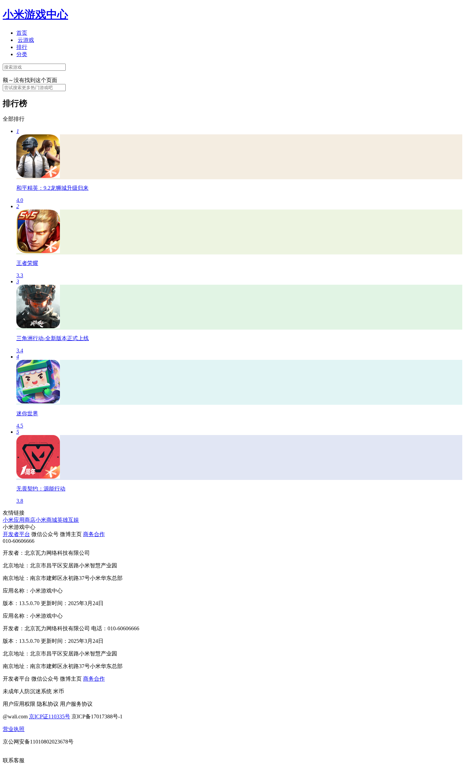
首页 (21, 33)
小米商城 (46, 520)
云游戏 (26, 40)
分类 (21, 54)
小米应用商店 (19, 520)
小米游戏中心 (35, 14)
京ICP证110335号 (49, 716)
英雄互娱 (68, 520)
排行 (21, 47)
